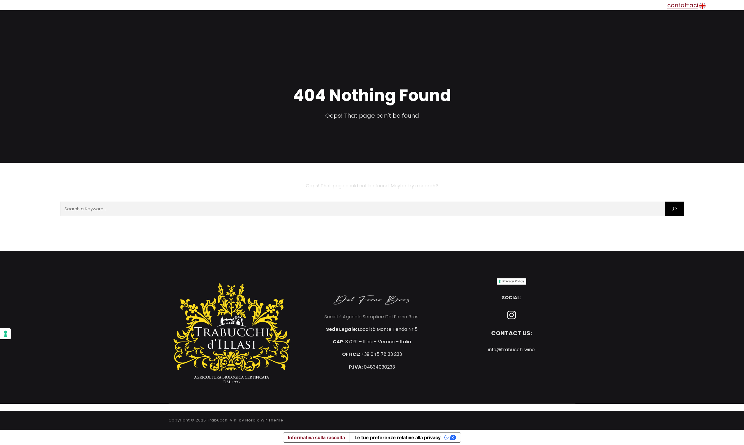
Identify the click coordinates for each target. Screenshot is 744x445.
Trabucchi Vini (222, 420)
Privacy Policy (513, 281)
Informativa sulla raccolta (316, 437)
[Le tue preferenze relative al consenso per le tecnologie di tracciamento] (5, 333)
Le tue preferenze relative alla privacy (398, 437)
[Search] (674, 209)
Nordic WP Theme (264, 420)
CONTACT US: (511, 333)
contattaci (682, 5)
